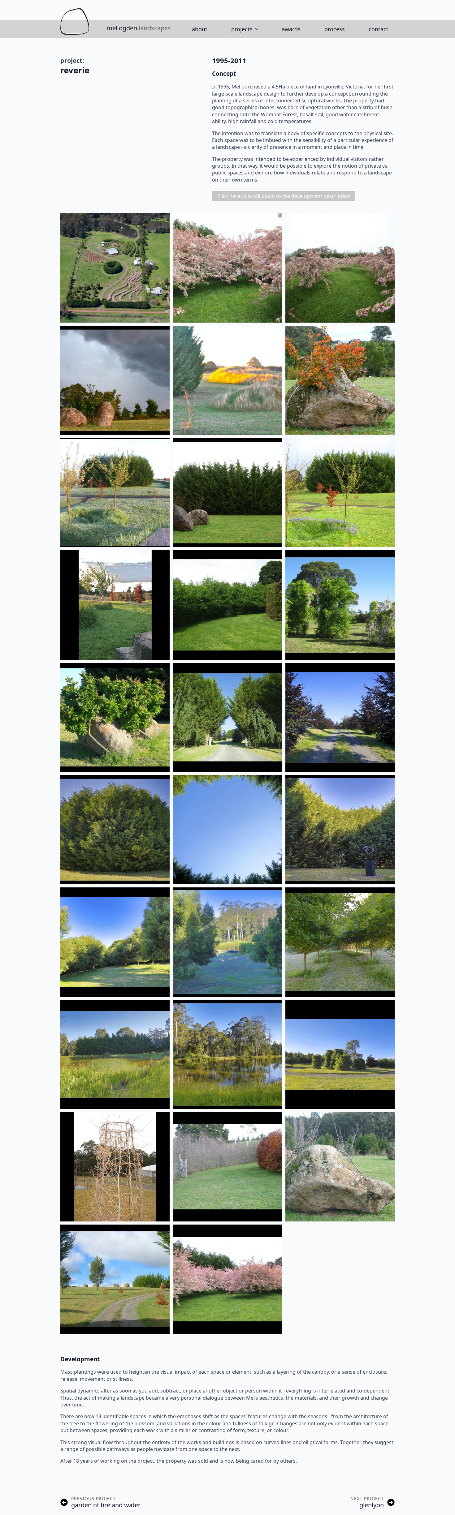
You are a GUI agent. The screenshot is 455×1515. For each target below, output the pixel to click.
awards (291, 29)
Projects (242, 29)
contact (378, 29)
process (334, 29)
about (199, 29)
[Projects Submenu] (258, 29)
